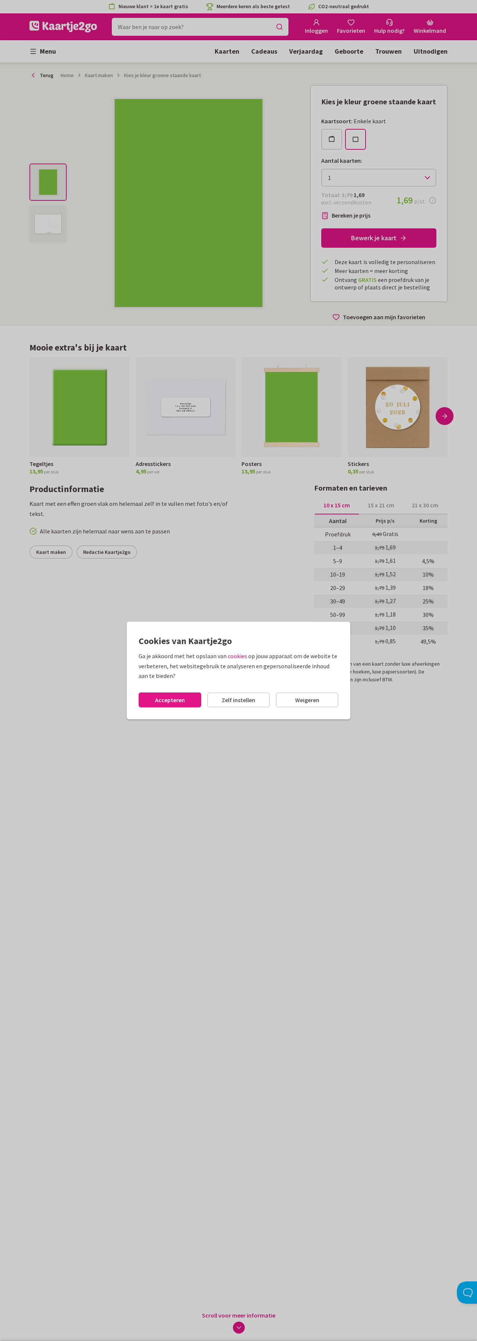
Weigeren (307, 700)
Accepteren (170, 700)
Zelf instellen (238, 700)
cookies (237, 656)
